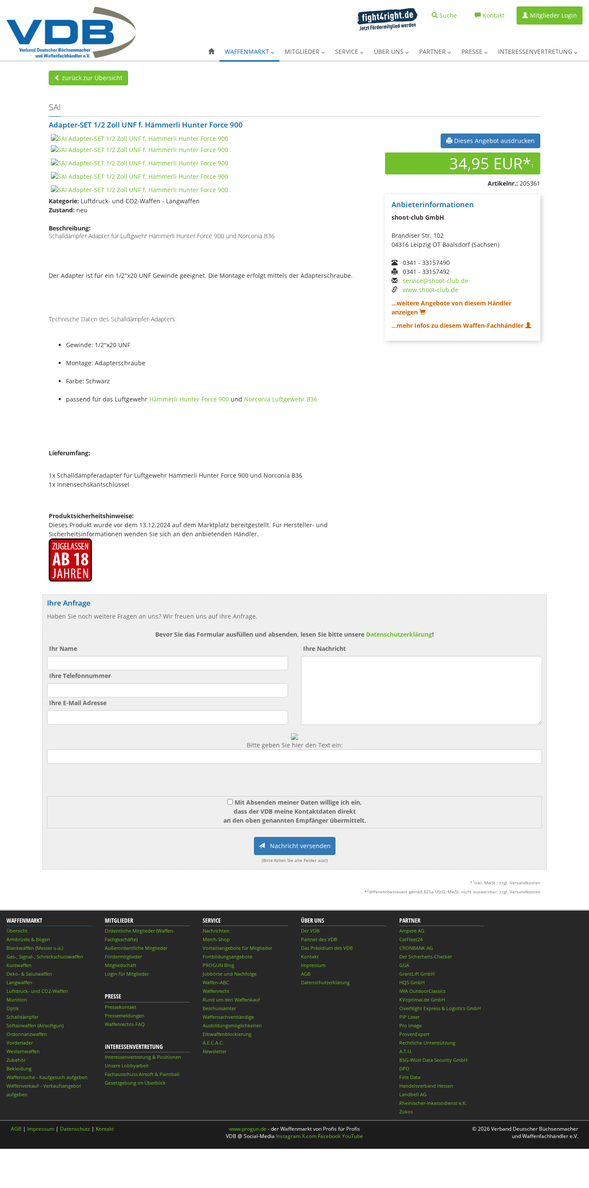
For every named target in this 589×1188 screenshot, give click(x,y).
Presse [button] (472, 51)
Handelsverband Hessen (426, 1085)
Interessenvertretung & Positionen (143, 1057)
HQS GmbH (412, 982)
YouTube (352, 1136)
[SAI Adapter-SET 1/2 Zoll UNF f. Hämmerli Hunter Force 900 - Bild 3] (139, 163)
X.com (309, 1136)
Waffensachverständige (228, 1017)
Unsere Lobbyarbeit (127, 1065)
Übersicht (17, 930)
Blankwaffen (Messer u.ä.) (34, 948)
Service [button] (347, 51)
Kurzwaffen (18, 965)
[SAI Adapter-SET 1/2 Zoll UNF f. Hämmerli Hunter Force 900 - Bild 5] (139, 189)
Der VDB (310, 930)
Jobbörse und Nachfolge (230, 973)
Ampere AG (411, 930)
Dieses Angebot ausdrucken (493, 141)
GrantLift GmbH (417, 973)
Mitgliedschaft (120, 965)
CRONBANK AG (416, 948)
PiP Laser (409, 1017)
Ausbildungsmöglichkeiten (232, 1025)
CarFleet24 (411, 939)
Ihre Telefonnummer (80, 676)
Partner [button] (433, 51)
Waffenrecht (216, 991)
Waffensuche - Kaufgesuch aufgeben (47, 1077)
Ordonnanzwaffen (26, 1034)
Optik (12, 1008)
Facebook (329, 1136)
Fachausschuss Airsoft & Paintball (142, 1074)
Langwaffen (19, 982)
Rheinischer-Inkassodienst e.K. (433, 1103)
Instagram (288, 1136)
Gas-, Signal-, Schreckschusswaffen (44, 956)
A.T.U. (405, 1051)
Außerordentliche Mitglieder (136, 948)
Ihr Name (63, 648)
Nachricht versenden (298, 846)
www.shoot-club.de (430, 290)
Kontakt (310, 956)
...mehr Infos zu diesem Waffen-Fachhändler (458, 325)
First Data (409, 1077)
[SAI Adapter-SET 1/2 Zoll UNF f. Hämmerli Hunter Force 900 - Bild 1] (139, 138)
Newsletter (214, 1051)
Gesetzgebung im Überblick (135, 1082)
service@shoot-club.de (435, 281)
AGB (305, 973)
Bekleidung (18, 1068)
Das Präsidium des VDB (327, 948)
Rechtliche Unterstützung (427, 1042)
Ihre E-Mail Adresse (78, 703)
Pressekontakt (120, 1007)
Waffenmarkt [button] (248, 51)
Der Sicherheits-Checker (425, 956)
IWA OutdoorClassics (422, 991)
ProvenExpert (414, 1034)
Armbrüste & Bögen (28, 939)
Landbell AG (412, 1094)
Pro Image (410, 1025)
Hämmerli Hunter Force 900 (189, 399)
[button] (211, 51)
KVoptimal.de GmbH (422, 999)
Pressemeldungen (124, 1015)
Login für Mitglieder (127, 973)
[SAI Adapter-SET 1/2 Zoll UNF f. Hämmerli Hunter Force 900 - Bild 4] (139, 176)
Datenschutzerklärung (399, 634)
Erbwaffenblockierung (227, 1034)
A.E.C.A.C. (213, 1042)
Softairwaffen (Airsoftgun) (34, 1025)
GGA (404, 965)
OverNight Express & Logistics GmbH (440, 1008)
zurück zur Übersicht (91, 78)
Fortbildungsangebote (227, 956)
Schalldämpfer (22, 1017)
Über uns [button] (389, 51)
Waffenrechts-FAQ (125, 1024)
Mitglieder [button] (303, 51)
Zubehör (15, 1060)
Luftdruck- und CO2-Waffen (37, 991)
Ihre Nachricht (324, 648)
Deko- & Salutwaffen (29, 973)
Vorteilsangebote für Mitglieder (237, 948)
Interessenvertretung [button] (536, 51)
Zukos (406, 1111)
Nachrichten (216, 930)
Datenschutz (75, 1128)
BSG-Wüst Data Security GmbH (433, 1060)
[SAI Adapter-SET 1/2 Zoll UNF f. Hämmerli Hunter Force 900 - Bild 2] (139, 149)
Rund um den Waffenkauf (231, 999)
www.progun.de (247, 1128)
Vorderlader (19, 1042)
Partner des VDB (319, 939)
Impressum (313, 965)
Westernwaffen (23, 1051)
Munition (16, 999)
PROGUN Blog (218, 965)
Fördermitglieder (123, 956)
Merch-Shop (216, 939)
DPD (404, 1068)
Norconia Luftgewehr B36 (280, 399)
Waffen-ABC (216, 982)
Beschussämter (219, 1008)
